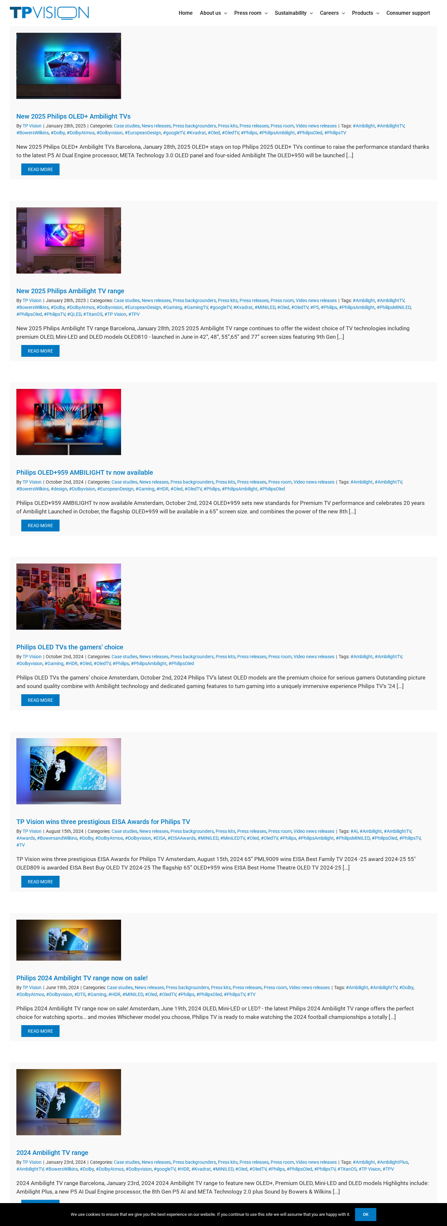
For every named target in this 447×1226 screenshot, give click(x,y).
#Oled (214, 132)
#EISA (159, 838)
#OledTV (230, 132)
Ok (365, 1214)
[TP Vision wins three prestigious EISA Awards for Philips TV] (68, 771)
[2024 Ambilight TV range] (68, 1102)
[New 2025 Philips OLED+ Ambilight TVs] (68, 66)
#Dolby (58, 132)
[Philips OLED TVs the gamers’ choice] (68, 597)
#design (59, 488)
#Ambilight (364, 125)
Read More (40, 169)
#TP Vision (115, 314)
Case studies (127, 125)
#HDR (162, 488)
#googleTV (174, 132)
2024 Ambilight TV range (52, 1153)
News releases (156, 125)
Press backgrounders (194, 125)
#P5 (314, 307)
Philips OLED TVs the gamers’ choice (69, 647)
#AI (354, 831)
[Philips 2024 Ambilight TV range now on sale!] (68, 940)
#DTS (79, 994)
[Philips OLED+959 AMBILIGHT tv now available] (68, 422)
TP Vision (32, 125)
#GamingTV (196, 307)
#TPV (134, 314)
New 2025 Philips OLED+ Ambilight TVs (73, 116)
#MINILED (265, 307)
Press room (282, 125)
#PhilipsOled (309, 132)
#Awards (25, 838)
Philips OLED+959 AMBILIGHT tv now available (84, 472)
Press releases (254, 125)
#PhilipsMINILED (394, 307)
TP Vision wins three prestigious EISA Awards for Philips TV (103, 822)
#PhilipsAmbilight (277, 132)
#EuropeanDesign (143, 132)
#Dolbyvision (110, 132)
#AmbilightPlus (392, 1162)
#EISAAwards (182, 838)
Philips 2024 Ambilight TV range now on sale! (82, 978)
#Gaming (172, 307)
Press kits (228, 125)
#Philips (249, 132)
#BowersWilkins (32, 132)
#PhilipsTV (335, 132)
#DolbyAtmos (81, 132)
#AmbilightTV (390, 125)
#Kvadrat (196, 132)
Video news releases (316, 125)
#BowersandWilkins (57, 838)
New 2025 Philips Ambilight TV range (70, 291)
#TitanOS (92, 314)
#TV (20, 845)
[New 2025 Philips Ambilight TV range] (68, 240)
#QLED (74, 314)
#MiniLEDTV (232, 838)
